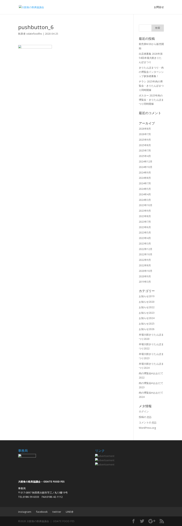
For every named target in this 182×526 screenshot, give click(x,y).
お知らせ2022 (146, 307)
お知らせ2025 (146, 323)
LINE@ (69, 511)
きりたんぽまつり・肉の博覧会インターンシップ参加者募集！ (151, 72)
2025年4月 (145, 156)
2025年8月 (145, 145)
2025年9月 (145, 139)
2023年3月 (145, 243)
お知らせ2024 (146, 318)
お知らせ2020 (146, 301)
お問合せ (159, 7)
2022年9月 (145, 259)
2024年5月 (145, 188)
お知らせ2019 (146, 296)
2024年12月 (145, 161)
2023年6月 (145, 227)
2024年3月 (145, 199)
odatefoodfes (34, 33)
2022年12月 (145, 249)
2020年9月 (145, 276)
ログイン (144, 411)
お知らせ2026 (146, 329)
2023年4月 (145, 238)
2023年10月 (145, 205)
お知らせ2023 (146, 312)
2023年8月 (145, 216)
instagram (24, 511)
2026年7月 (145, 134)
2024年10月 (145, 167)
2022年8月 (145, 265)
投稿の (145, 417)
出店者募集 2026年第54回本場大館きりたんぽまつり (151, 58)
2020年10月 (145, 270)
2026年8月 (145, 128)
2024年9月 (145, 172)
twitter (56, 511)
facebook (42, 511)
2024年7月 (145, 183)
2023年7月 (145, 221)
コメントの (147, 422)
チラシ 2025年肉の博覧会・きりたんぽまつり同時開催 (151, 86)
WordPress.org (147, 427)
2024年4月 (145, 194)
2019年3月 (145, 281)
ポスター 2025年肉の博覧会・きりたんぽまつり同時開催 (151, 100)
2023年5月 (145, 232)
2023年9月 (145, 210)
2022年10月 (145, 254)
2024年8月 (145, 177)
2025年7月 (145, 150)
